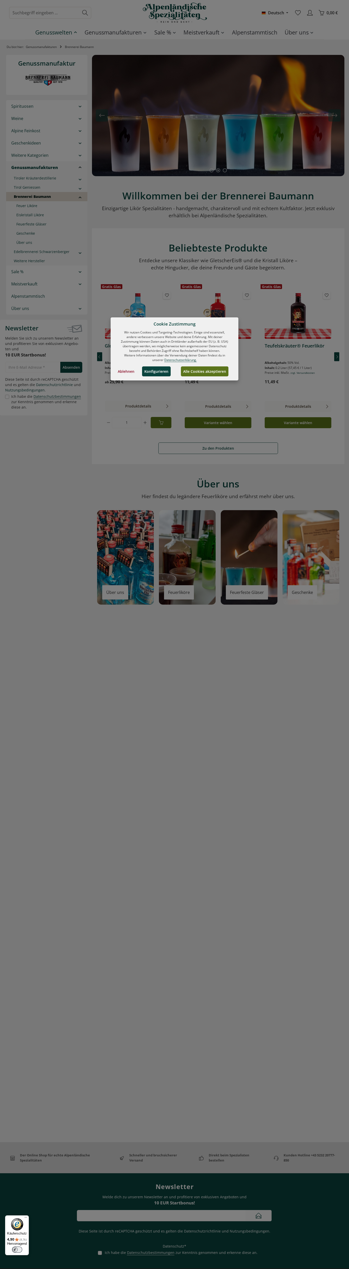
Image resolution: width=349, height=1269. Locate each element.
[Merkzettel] (297, 12)
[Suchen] (85, 13)
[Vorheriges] (99, 356)
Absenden (71, 367)
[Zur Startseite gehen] (174, 13)
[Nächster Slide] (334, 115)
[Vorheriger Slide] (102, 115)
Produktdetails (138, 406)
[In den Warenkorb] (161, 422)
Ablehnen (126, 371)
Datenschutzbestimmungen (57, 396)
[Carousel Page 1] (212, 170)
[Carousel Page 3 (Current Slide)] (225, 170)
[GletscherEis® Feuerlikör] (138, 314)
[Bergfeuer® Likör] (218, 314)
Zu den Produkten (218, 448)
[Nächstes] (336, 356)
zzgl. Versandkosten (302, 373)
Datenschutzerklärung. (180, 360)
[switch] (17, 1250)
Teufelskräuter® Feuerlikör (294, 346)
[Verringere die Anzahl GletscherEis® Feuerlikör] (108, 422)
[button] (80, 105)
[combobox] (44, 13)
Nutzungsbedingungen (25, 390)
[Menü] (26, 1218)
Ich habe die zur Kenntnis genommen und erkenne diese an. (46, 402)
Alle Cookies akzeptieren (204, 371)
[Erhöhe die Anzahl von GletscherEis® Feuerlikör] (145, 422)
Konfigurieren (156, 371)
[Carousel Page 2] (218, 170)
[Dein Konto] (309, 12)
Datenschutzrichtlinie (54, 384)
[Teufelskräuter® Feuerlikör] (298, 314)
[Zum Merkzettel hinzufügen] (167, 295)
